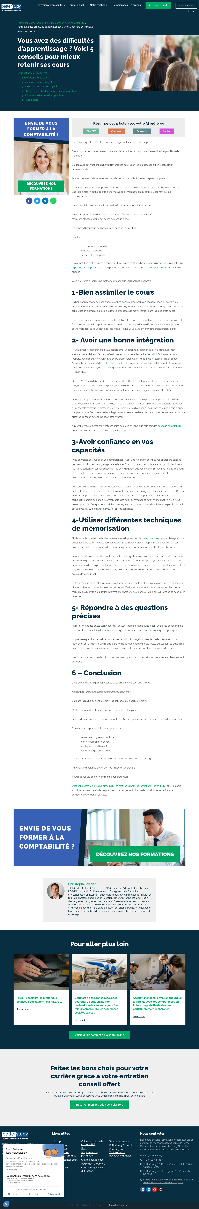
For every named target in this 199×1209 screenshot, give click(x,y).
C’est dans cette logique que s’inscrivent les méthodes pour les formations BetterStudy (118, 786)
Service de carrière (119, 1141)
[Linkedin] (148, 1189)
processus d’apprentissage (88, 267)
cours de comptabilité (169, 426)
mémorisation (149, 538)
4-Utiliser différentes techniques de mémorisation (49, 91)
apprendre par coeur (154, 267)
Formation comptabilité (30, 23)
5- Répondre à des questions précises (42, 95)
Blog (83, 1148)
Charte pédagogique (92, 1159)
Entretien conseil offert (65, 1159)
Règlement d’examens (93, 1163)
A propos (58, 1141)
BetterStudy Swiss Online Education (87, 1205)
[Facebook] (142, 1189)
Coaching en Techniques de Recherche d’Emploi (120, 1152)
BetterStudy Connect (120, 1145)
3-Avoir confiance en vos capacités (41, 86)
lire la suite (22, 1009)
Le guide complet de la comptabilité (64, 23)
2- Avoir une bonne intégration (38, 82)
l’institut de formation (113, 363)
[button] (51, 5)
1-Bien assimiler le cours (35, 77)
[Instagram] (160, 1189)
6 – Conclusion (30, 99)
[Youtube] (154, 1189)
